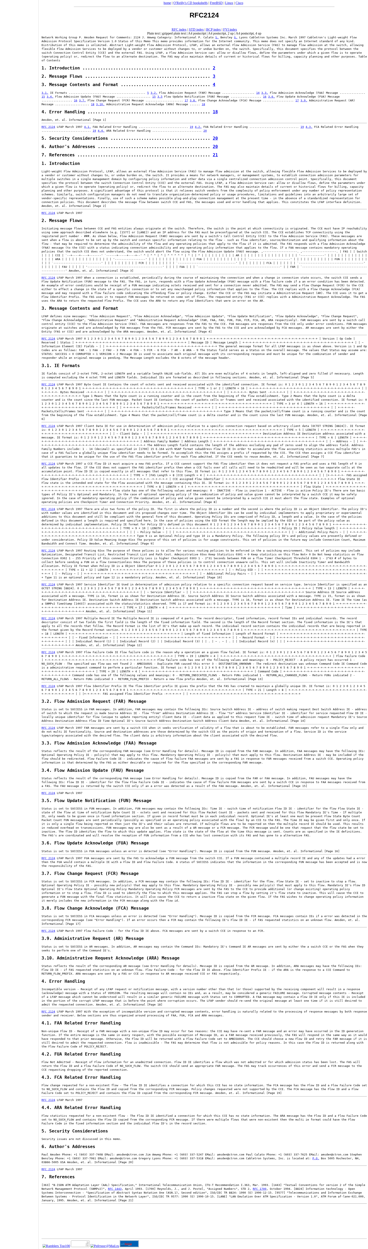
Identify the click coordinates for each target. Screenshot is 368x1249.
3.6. (271, 96)
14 (258, 92)
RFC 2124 (48, 126)
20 (205, 130)
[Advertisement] (19, 623)
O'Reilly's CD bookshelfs (190, 3)
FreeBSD (216, 3)
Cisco (239, 3)
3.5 (159, 96)
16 (264, 96)
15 (43, 96)
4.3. (309, 126)
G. (235, 37)
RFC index (179, 29)
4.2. (198, 126)
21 (215, 155)
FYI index (230, 29)
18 (92, 104)
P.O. (315, 1158)
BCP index (213, 29)
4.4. (101, 130)
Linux (229, 3)
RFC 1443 (115, 1188)
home (167, 3)
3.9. (303, 100)
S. (217, 37)
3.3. (264, 92)
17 (186, 100)
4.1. (87, 126)
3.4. (50, 96)
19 (191, 126)
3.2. (154, 92)
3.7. (82, 100)
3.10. (100, 104)
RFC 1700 (259, 1188)
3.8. (193, 100)
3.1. (45, 92)
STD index (196, 29)
